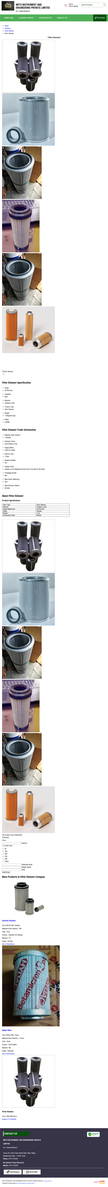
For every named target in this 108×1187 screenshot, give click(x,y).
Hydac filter (7, 1030)
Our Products (45, 18)
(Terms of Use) (47, 1181)
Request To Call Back (9, 1119)
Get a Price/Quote (8, 944)
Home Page (9, 18)
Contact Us (62, 18)
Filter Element (9, 31)
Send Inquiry (101, 18)
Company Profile (26, 18)
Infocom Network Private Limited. (26, 1183)
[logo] (8, 10)
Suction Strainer (9, 920)
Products (8, 28)
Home (7, 26)
